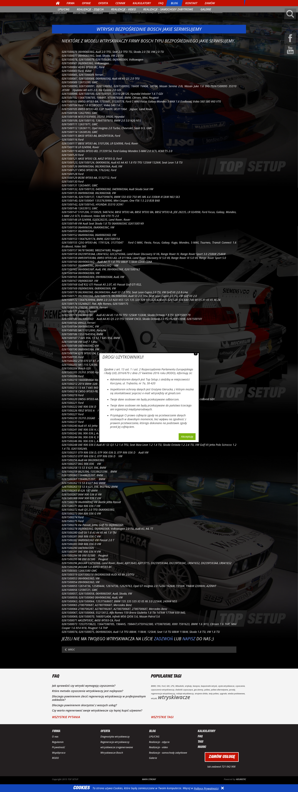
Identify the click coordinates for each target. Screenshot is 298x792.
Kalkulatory (142, 3)
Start (58, 3)
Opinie (86, 3)
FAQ (160, 3)
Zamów (210, 3)
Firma (70, 3)
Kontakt (191, 3)
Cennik (120, 3)
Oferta (103, 3)
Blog (174, 3)
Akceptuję (187, 436)
